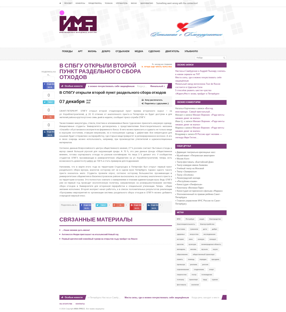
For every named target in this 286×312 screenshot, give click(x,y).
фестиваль (181, 285)
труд (205, 279)
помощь (191, 259)
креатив (180, 244)
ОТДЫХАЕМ (122, 51)
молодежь (181, 249)
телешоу (180, 279)
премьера (181, 264)
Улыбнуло (191, 51)
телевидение (206, 274)
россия (205, 264)
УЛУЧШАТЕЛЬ (121, 3)
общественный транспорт (204, 254)
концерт (213, 239)
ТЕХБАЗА (109, 3)
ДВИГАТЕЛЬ (172, 51)
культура (192, 244)
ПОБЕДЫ (67, 51)
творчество (182, 274)
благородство (215, 219)
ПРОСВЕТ (68, 3)
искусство (194, 234)
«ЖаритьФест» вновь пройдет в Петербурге (197, 93)
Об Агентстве (65, 304)
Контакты (80, 304)
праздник (215, 259)
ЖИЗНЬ (92, 51)
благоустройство (207, 224)
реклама (193, 264)
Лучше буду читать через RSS (158, 67)
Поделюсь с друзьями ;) (157, 103)
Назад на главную (163, 64)
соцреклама (199, 269)
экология (195, 285)
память (180, 259)
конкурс (201, 239)
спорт (211, 269)
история (180, 239)
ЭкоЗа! (134, 3)
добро (214, 229)
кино (191, 239)
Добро (106, 51)
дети (205, 229)
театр (194, 274)
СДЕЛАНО (154, 51)
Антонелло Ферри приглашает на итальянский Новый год (90, 234)
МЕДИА (139, 51)
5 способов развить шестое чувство (193, 90)
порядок (203, 259)
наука (215, 249)
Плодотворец (94, 3)
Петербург (190, 219)
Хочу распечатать (154, 100)
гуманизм (194, 229)
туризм (215, 279)
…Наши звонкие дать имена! (76, 230)
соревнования (183, 269)
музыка (204, 249)
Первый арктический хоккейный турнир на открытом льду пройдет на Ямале (100, 239)
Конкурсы (80, 3)
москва (193, 249)
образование (182, 254)
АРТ (80, 51)
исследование (209, 234)
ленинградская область (211, 244)
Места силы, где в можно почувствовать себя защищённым (100, 86)
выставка (181, 229)
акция (201, 219)
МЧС (179, 219)
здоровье (181, 234)
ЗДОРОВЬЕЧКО (146, 3)
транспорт (193, 279)
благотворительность (186, 224)
